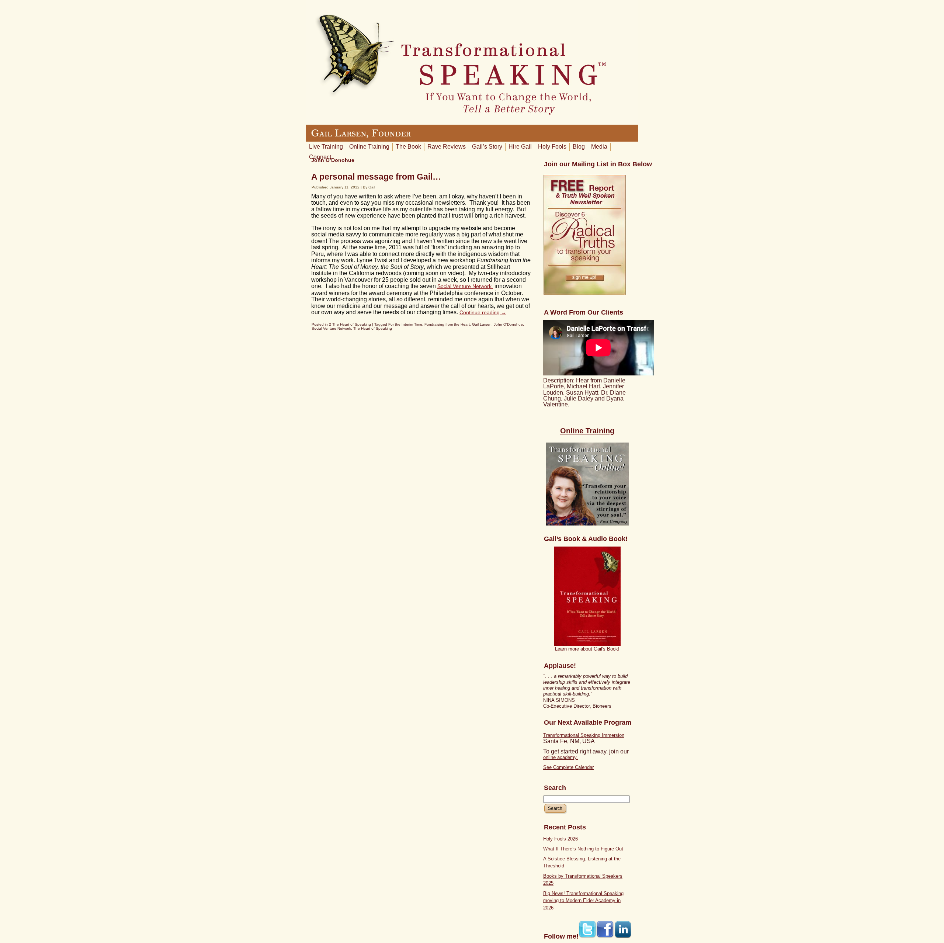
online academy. (560, 757)
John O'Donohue (508, 324)
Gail (371, 187)
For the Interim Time (405, 324)
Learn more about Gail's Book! (587, 649)
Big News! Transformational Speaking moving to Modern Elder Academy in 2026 (583, 901)
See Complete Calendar (568, 767)
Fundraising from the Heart (447, 324)
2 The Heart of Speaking (350, 324)
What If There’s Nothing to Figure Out (583, 849)
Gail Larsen (482, 324)
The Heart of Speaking (372, 328)
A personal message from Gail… (376, 176)
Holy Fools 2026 (560, 839)
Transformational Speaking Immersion (583, 735)
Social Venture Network (465, 286)
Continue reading (482, 312)
